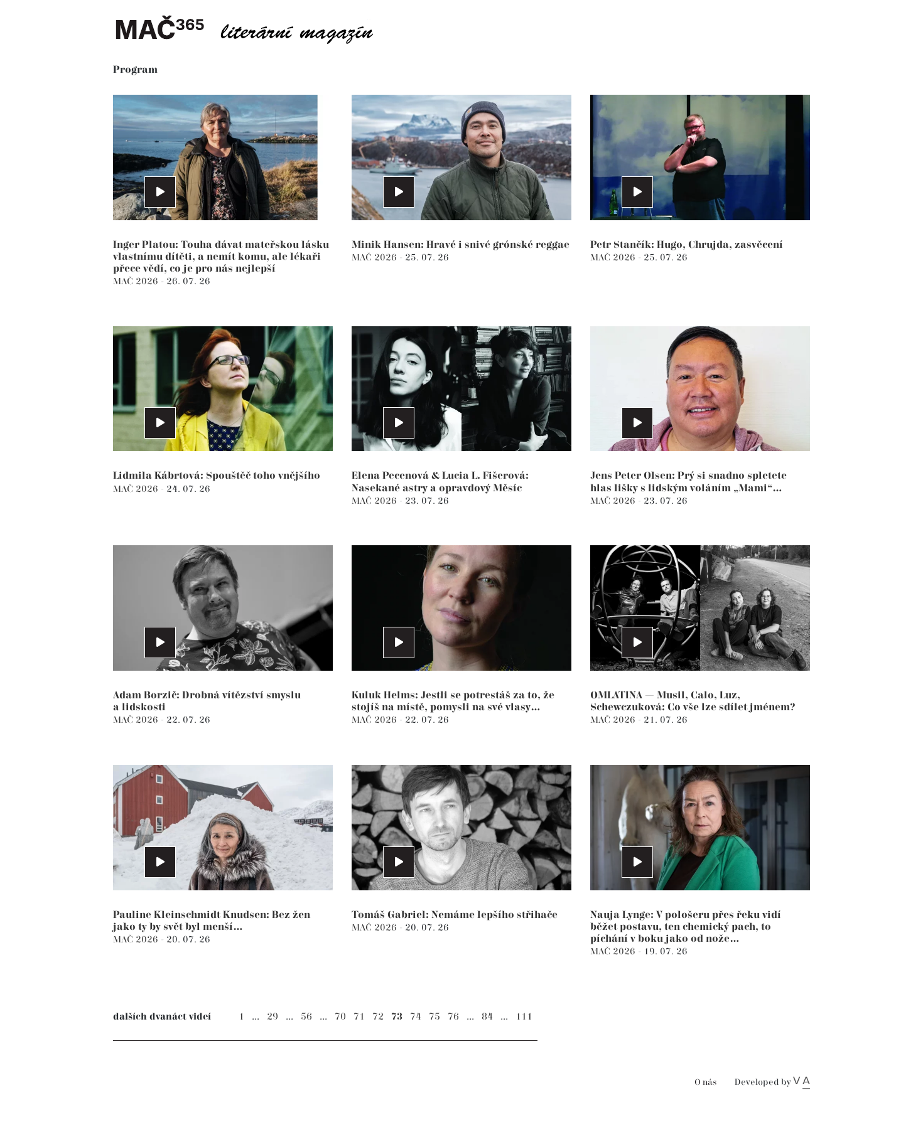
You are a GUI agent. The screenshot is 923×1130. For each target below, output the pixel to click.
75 (434, 1016)
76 (453, 1016)
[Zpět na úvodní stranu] (254, 28)
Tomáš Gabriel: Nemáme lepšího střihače (455, 915)
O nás (705, 1083)
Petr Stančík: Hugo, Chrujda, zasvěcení (686, 245)
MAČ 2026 (137, 281)
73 (396, 1016)
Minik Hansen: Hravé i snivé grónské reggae (460, 245)
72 (378, 1016)
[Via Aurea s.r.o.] (801, 1082)
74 (415, 1016)
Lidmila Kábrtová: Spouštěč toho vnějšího (216, 476)
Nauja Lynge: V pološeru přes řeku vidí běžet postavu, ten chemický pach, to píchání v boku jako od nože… (685, 927)
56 (306, 1016)
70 (340, 1016)
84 (487, 1016)
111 (523, 1016)
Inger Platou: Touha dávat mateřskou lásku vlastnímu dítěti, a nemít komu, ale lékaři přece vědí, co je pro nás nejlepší (221, 257)
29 (272, 1016)
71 (359, 1016)
